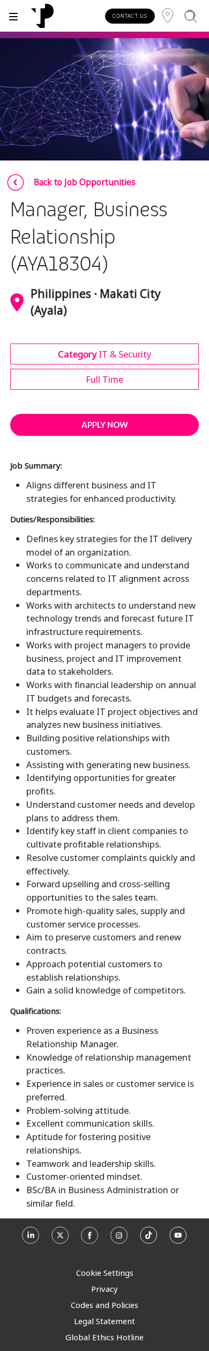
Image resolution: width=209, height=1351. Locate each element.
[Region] (167, 16)
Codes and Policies (104, 1304)
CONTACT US (130, 15)
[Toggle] (13, 16)
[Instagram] (119, 1238)
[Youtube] (178, 1238)
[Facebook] (90, 1238)
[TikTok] (149, 1238)
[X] (60, 1238)
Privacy (104, 1288)
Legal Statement (104, 1321)
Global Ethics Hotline (104, 1337)
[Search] (190, 15)
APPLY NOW (104, 424)
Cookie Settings (104, 1272)
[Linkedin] (31, 1238)
